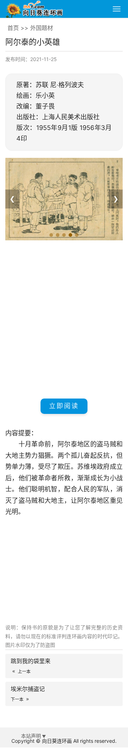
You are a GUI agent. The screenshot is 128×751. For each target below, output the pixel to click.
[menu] (116, 9)
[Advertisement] (64, 318)
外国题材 (41, 27)
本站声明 (31, 736)
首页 (13, 27)
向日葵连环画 (57, 741)
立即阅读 (64, 406)
